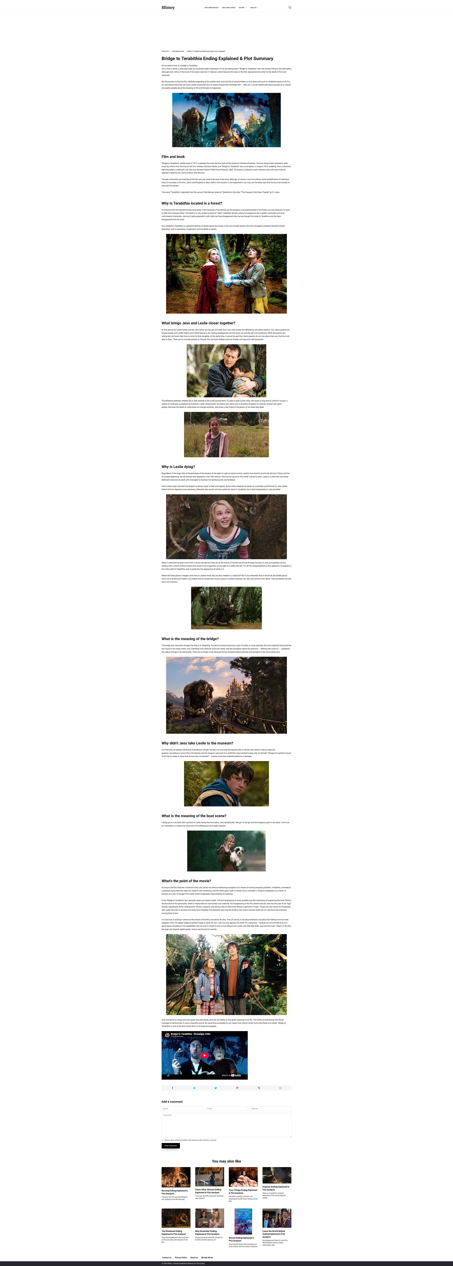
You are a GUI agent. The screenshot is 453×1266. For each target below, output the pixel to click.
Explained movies (211, 7)
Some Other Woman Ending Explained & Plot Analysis (208, 1191)
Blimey (168, 7)
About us (194, 1257)
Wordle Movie (207, 1257)
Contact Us (166, 1257)
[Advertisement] (226, 32)
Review (241, 7)
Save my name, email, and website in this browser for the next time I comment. (190, 1140)
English (253, 7)
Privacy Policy (181, 1257)
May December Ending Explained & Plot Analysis (207, 1232)
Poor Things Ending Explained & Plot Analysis (243, 1191)
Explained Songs (228, 7)
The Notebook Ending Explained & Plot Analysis (174, 1232)
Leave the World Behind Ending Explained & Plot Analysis (273, 1234)
